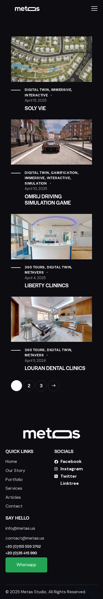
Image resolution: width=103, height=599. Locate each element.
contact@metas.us (24, 538)
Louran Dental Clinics (55, 368)
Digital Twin (37, 89)
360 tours (35, 267)
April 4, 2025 (35, 278)
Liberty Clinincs (47, 285)
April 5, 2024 (35, 360)
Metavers (34, 272)
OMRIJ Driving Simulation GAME (48, 199)
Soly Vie (35, 108)
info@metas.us (20, 528)
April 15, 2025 (36, 100)
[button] (94, 8)
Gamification (64, 172)
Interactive (36, 95)
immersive (61, 89)
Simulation (36, 183)
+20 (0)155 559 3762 (23, 546)
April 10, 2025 (36, 188)
